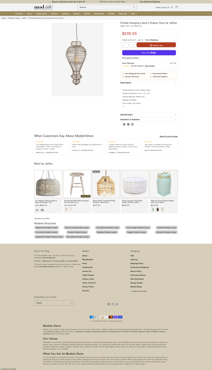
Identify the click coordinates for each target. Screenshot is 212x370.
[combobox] (106, 7)
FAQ (132, 256)
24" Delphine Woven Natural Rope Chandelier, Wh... (46, 201)
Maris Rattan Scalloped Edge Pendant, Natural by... (104, 201)
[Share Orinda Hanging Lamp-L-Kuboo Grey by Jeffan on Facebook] (123, 124)
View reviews (149, 66)
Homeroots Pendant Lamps (46, 232)
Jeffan (122, 26)
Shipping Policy (137, 263)
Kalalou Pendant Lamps (77, 232)
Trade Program (88, 275)
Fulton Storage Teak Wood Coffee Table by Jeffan (132, 201)
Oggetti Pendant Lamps (136, 232)
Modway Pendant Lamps (107, 232)
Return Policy (136, 271)
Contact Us (165, 7)
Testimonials (87, 267)
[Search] (134, 7)
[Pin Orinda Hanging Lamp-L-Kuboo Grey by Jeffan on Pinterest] (132, 124)
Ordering (134, 259)
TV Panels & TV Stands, (129, 331)
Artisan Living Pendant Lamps (77, 227)
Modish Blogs (136, 287)
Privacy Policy (88, 287)
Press (84, 263)
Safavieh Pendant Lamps (166, 232)
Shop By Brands (137, 279)
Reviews (85, 290)
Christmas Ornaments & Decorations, (106, 331)
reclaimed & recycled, (83, 331)
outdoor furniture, (53, 331)
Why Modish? (88, 259)
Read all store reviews (169, 136)
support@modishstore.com (49, 266)
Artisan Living (88, 279)
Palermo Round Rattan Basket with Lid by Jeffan (162, 201)
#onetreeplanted (49, 258)
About (84, 256)
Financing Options (138, 275)
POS (104, 321)
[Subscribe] (71, 302)
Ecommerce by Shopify (115, 321)
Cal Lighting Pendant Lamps (108, 227)
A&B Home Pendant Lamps (46, 227)
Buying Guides (137, 283)
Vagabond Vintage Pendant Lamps (49, 237)
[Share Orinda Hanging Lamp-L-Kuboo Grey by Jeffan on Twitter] (128, 124)
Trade (158, 7)
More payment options (130, 58)
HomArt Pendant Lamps (166, 227)
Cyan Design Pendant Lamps (138, 227)
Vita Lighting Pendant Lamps (78, 237)
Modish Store (99, 321)
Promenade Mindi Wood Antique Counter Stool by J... (76, 201)
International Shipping (140, 267)
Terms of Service (89, 283)
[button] (176, 7)
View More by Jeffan (42, 218)
